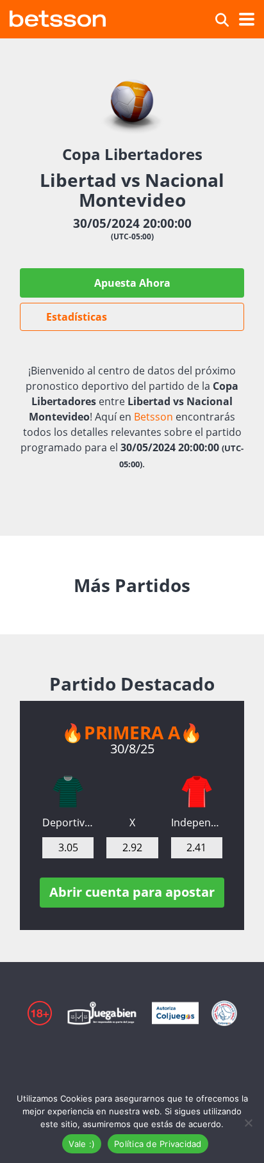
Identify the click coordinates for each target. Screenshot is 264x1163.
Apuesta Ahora (132, 283)
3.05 (68, 847)
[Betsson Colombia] (58, 17)
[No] (248, 1122)
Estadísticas (76, 317)
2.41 (196, 847)
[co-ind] (197, 792)
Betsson (153, 417)
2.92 (132, 847)
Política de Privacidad (158, 1144)
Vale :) (82, 1144)
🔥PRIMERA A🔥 (132, 732)
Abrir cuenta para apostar (132, 892)
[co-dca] (68, 792)
